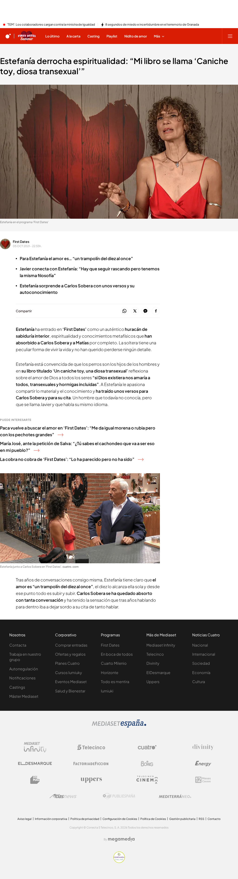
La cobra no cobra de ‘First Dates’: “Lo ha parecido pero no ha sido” (67, 459)
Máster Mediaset (23, 696)
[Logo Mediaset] (119, 726)
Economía (201, 672)
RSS (201, 819)
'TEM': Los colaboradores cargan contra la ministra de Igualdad (51, 25)
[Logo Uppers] (91, 780)
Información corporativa (51, 819)
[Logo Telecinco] (91, 747)
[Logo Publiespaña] (119, 796)
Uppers (152, 681)
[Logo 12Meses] (203, 780)
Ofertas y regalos (70, 654)
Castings (17, 687)
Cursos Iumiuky (68, 672)
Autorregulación (23, 668)
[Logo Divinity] (203, 747)
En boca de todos (117, 654)
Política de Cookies (153, 819)
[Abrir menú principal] (230, 36)
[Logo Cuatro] (147, 747)
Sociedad (201, 663)
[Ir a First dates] (26, 36)
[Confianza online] (119, 861)
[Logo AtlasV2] (63, 796)
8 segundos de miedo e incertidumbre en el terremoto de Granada (152, 25)
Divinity (152, 663)
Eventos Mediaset (71, 681)
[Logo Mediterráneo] (175, 796)
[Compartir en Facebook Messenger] (145, 311)
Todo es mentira (115, 681)
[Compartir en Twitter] (135, 311)
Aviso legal (24, 819)
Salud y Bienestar (70, 690)
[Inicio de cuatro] (8, 36)
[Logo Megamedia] (121, 839)
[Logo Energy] (203, 763)
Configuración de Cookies (119, 819)
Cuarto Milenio (114, 663)
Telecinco (155, 654)
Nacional (200, 645)
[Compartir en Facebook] (156, 311)
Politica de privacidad (84, 819)
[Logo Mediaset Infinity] (35, 747)
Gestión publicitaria (182, 819)
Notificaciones (22, 677)
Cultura (198, 681)
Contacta (17, 645)
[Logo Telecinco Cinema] (147, 779)
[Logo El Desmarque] (35, 763)
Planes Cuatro (67, 663)
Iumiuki (107, 690)
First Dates (21, 241)
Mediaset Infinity (160, 645)
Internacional (203, 654)
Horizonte (109, 672)
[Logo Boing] (147, 763)
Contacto (214, 819)
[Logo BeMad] (35, 780)
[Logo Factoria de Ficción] (91, 763)
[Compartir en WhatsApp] (124, 311)
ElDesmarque (158, 672)
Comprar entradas (71, 645)
